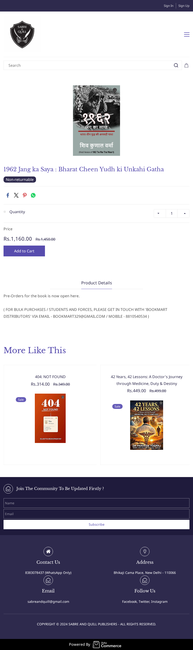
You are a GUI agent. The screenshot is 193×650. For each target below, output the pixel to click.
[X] (16, 195)
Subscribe (97, 524)
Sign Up (183, 6)
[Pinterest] (24, 195)
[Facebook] (7, 195)
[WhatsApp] (33, 195)
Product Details (96, 283)
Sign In (168, 6)
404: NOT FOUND (50, 376)
